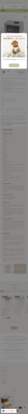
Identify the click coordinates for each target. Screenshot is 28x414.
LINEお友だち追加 (14, 65)
